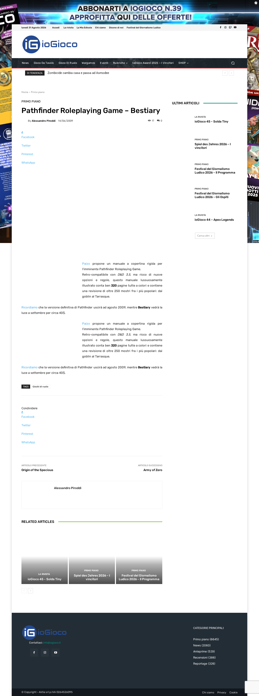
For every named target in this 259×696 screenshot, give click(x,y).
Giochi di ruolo (40, 386)
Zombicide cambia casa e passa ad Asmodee (78, 73)
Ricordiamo (29, 307)
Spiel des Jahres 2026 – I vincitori (92, 577)
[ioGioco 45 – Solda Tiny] (44, 556)
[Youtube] (235, 27)
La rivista (44, 574)
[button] (233, 63)
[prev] (224, 73)
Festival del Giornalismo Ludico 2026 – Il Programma (139, 577)
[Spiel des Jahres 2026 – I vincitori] (92, 556)
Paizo (86, 263)
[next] (231, 73)
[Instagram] (225, 27)
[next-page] (30, 590)
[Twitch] (230, 27)
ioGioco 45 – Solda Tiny (45, 579)
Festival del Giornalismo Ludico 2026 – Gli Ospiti (212, 195)
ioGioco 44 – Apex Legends (214, 220)
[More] (91, 169)
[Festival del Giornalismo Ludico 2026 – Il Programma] (139, 556)
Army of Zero (152, 470)
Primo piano (38, 92)
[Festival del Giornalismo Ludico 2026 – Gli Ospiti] (182, 193)
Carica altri (203, 235)
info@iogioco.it (52, 642)
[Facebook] (220, 27)
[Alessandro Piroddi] (24, 120)
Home (24, 92)
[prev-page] (24, 590)
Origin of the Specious (37, 470)
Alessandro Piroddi (43, 120)
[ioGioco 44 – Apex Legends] (182, 218)
